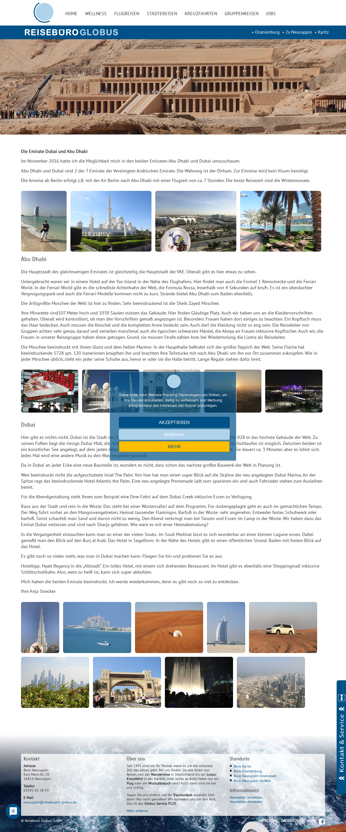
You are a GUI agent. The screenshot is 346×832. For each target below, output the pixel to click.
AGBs (311, 820)
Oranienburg (267, 32)
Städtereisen (162, 13)
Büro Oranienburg (248, 771)
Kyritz (323, 32)
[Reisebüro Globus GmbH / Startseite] (44, 13)
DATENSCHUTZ (292, 820)
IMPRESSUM (268, 820)
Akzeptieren (174, 422)
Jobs (271, 13)
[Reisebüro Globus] (71, 32)
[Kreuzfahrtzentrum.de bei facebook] (322, 821)
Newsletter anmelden (246, 797)
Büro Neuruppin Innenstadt (255, 775)
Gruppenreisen (242, 13)
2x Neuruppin (298, 32)
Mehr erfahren (137, 810)
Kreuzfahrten (201, 13)
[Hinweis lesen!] (341, 737)
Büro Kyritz (242, 766)
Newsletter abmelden (246, 801)
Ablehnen (174, 434)
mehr (174, 446)
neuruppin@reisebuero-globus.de (50, 802)
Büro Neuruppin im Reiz (252, 780)
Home (71, 13)
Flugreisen (126, 13)
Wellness (96, 13)
